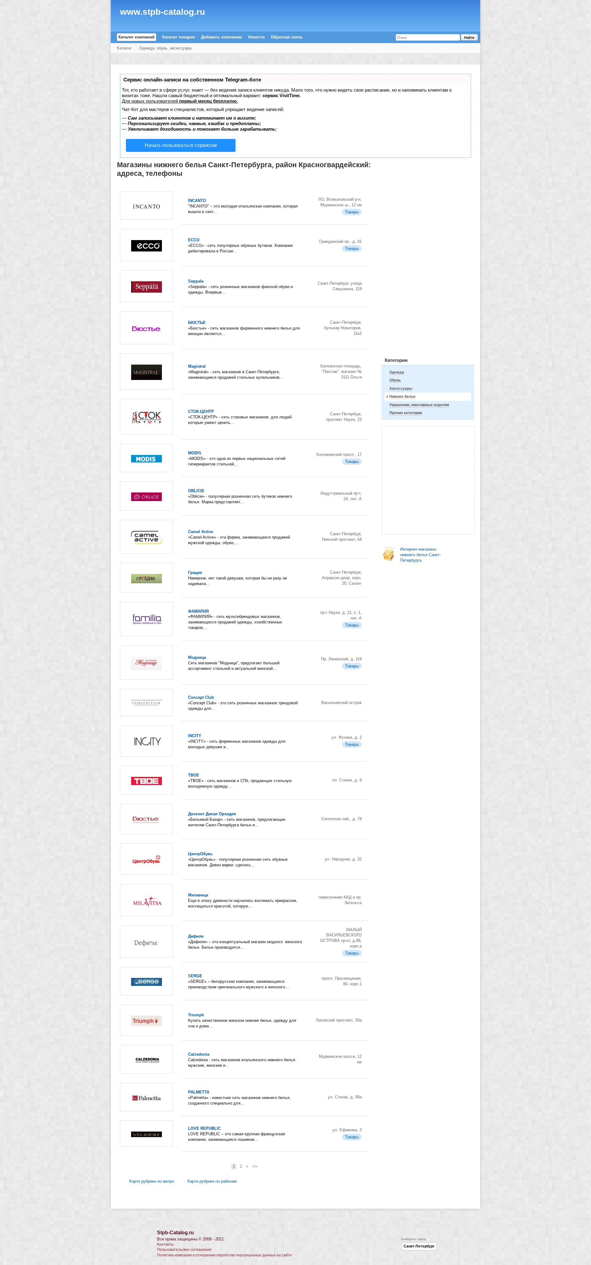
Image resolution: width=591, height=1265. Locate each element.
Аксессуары (400, 388)
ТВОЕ (193, 775)
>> (254, 1166)
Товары (352, 212)
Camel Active (200, 531)
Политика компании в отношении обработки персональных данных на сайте (224, 1255)
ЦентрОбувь (200, 854)
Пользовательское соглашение (184, 1249)
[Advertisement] (428, 259)
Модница (197, 657)
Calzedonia (198, 1054)
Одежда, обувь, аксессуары (165, 48)
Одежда (396, 372)
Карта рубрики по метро (151, 1181)
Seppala (195, 281)
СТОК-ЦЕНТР (201, 411)
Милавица (198, 895)
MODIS (194, 453)
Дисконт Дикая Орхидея (212, 814)
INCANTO (197, 200)
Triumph (196, 1015)
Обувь (395, 380)
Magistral (197, 366)
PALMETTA (198, 1092)
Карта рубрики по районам (212, 1181)
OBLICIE (196, 490)
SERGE (195, 976)
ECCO (193, 240)
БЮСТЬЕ (197, 322)
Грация (195, 572)
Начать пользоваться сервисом (181, 145)
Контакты (165, 1244)
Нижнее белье (402, 396)
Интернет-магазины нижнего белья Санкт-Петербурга (420, 555)
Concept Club (201, 697)
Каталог (124, 48)
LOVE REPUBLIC (204, 1128)
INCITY (194, 735)
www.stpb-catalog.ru (162, 13)
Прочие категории (405, 413)
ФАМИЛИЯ (198, 611)
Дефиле (195, 936)
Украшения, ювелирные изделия (419, 405)
